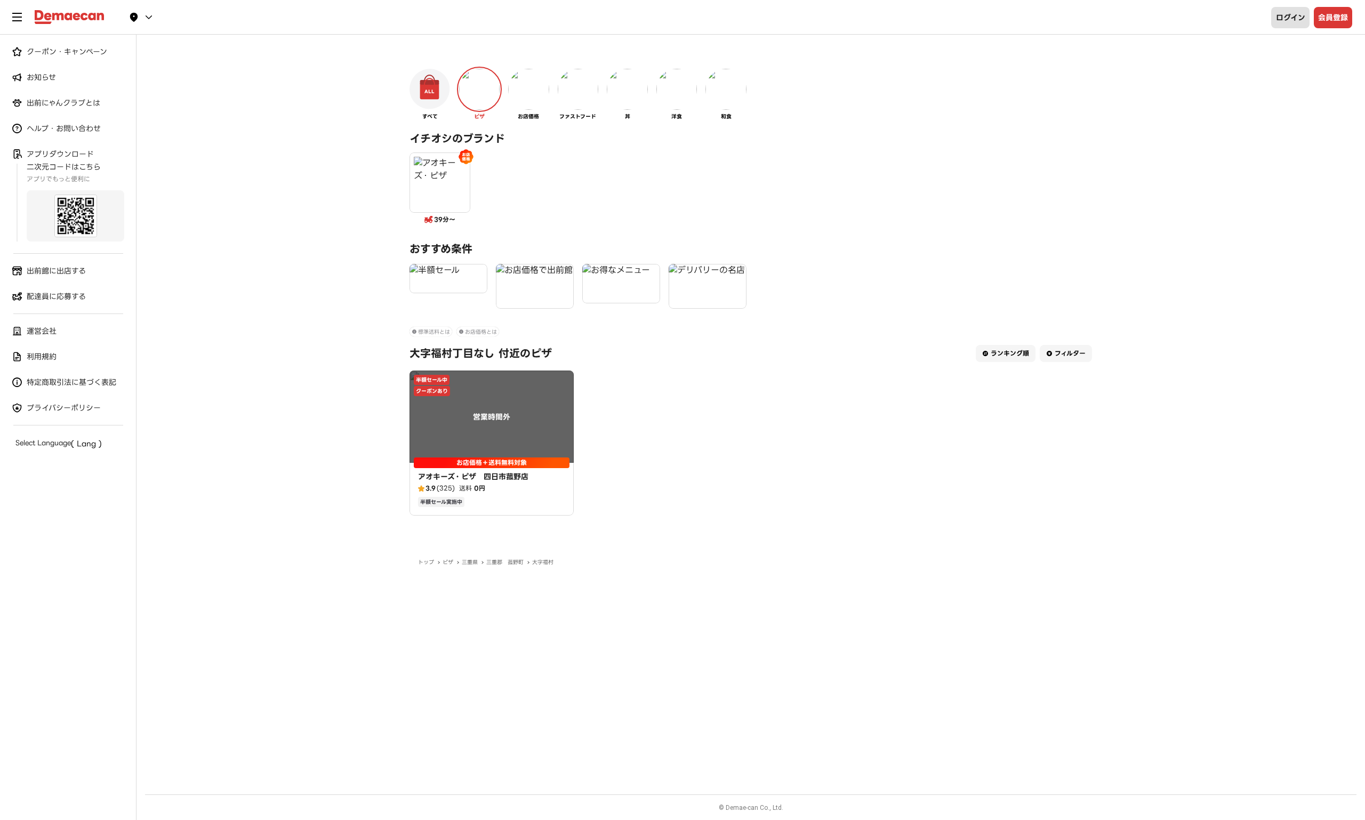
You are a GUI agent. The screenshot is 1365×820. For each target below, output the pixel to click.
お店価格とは (481, 331)
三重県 (470, 562)
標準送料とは (434, 331)
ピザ (448, 562)
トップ (426, 562)
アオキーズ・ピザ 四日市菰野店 (473, 477)
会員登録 (1333, 17)
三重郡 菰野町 (505, 562)
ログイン (1290, 17)
